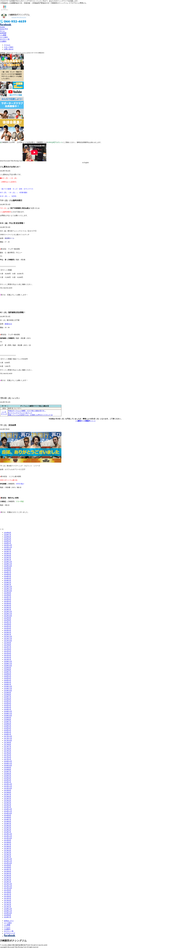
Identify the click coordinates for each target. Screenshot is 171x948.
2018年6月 (7, 724)
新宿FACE (8, 324)
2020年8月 (7, 670)
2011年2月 (7, 904)
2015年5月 (7, 798)
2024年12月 (8, 562)
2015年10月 (8, 788)
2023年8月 (7, 595)
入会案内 (3, 41)
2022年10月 (8, 616)
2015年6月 (7, 796)
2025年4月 (7, 555)
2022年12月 (8, 611)
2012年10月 (8, 863)
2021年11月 (8, 638)
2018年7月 (7, 722)
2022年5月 (7, 626)
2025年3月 (7, 557)
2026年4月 (7, 539)
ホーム (2, 31)
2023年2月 (7, 607)
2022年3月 (7, 630)
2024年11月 (8, 564)
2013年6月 (7, 846)
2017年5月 (7, 751)
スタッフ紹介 (8, 47)
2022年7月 (7, 622)
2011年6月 (7, 896)
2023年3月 (7, 605)
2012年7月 (7, 869)
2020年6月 (7, 674)
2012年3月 (7, 877)
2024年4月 (7, 578)
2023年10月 (8, 591)
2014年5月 (7, 823)
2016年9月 (7, 767)
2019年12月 (8, 686)
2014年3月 (7, 828)
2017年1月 (7, 759)
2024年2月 (7, 582)
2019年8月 (7, 695)
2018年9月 (7, 717)
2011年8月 (7, 892)
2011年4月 (7, 900)
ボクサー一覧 (5, 39)
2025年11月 (8, 547)
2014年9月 (7, 815)
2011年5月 (7, 898)
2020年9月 (7, 668)
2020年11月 (8, 663)
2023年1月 (7, 609)
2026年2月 (7, 541)
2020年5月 (7, 676)
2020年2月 (7, 682)
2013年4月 (7, 850)
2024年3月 (7, 580)
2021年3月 (7, 655)
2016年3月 (7, 780)
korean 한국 (4, 29)
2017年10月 (8, 740)
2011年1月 (7, 907)
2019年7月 (7, 697)
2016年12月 (8, 761)
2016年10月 (8, 765)
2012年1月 (7, 882)
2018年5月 (7, 726)
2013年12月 (8, 834)
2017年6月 (7, 749)
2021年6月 (7, 649)
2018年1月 (7, 734)
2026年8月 (7, 532)
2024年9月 (7, 568)
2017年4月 (7, 753)
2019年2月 (7, 707)
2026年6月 (7, 537)
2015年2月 (7, 805)
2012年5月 (7, 873)
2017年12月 (8, 736)
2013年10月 (8, 838)
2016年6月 (7, 774)
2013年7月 (7, 844)
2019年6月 (7, 699)
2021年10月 (8, 641)
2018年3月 (7, 730)
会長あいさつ (8, 921)
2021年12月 (8, 636)
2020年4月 (7, 678)
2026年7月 (7, 535)
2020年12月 (8, 661)
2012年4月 (7, 875)
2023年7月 (7, 597)
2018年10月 (8, 715)
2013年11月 (8, 836)
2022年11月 (8, 614)
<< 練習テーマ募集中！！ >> (85, 421)
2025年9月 (7, 549)
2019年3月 (7, 705)
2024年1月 (7, 584)
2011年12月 (8, 884)
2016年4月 (7, 778)
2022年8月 (7, 620)
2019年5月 (7, 701)
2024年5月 (7, 576)
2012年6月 (7, 871)
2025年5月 (7, 553)
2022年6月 (7, 624)
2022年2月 (7, 632)
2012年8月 (7, 867)
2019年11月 (8, 688)
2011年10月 (8, 888)
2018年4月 (7, 728)
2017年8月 (7, 744)
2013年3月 (7, 852)
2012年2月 (7, 880)
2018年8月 (7, 719)
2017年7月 (7, 747)
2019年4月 (7, 703)
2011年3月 (7, 902)
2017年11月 (8, 738)
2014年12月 (8, 809)
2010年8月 (7, 915)
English (2, 27)
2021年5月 (7, 651)
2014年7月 (7, 819)
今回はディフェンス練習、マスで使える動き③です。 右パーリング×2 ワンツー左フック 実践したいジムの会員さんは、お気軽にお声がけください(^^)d (30, 413)
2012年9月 (7, 865)
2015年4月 (7, 801)
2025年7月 (7, 551)
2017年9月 (7, 742)
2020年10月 (8, 665)
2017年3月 (7, 755)
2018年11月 (8, 713)
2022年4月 (7, 628)
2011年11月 (8, 886)
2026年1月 (7, 543)
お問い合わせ (8, 49)
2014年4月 (7, 825)
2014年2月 (7, 830)
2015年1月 (7, 807)
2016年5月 (7, 776)
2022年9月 (7, 618)
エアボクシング (9, 933)
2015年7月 (7, 794)
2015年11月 (8, 786)
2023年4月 (7, 603)
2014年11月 (8, 811)
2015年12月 (8, 784)
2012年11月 (8, 861)
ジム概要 (3, 35)
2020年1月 (7, 684)
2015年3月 (7, 803)
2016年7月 (7, 771)
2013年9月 (7, 840)
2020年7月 (7, 672)
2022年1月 (7, 634)
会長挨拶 (3, 33)
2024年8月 (7, 570)
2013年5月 (7, 848)
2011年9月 (7, 890)
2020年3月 (7, 680)
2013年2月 (7, 855)
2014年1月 (7, 832)
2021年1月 (7, 659)
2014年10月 (8, 813)
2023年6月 (7, 599)
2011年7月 (7, 894)
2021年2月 (7, 657)
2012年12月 (8, 859)
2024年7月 (7, 572)
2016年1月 (7, 782)
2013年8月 (7, 842)
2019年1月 (7, 709)
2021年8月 (7, 645)
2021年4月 (7, 653)
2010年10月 (8, 913)
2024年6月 (7, 574)
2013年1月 (7, 857)
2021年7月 (7, 647)
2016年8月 (7, 769)
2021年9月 (7, 643)
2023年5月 (7, 601)
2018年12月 (8, 711)
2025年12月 (8, 545)
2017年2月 (7, 757)
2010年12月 (8, 909)
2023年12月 (8, 587)
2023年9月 (7, 593)
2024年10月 (8, 566)
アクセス (7, 45)
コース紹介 (4, 37)
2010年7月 (7, 917)
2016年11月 (8, 763)
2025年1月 (7, 559)
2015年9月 (7, 790)
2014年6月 (7, 821)
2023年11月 (8, 589)
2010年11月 (8, 911)
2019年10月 (8, 690)
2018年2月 (7, 732)
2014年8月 (7, 817)
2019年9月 (7, 692)
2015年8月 (7, 792)
